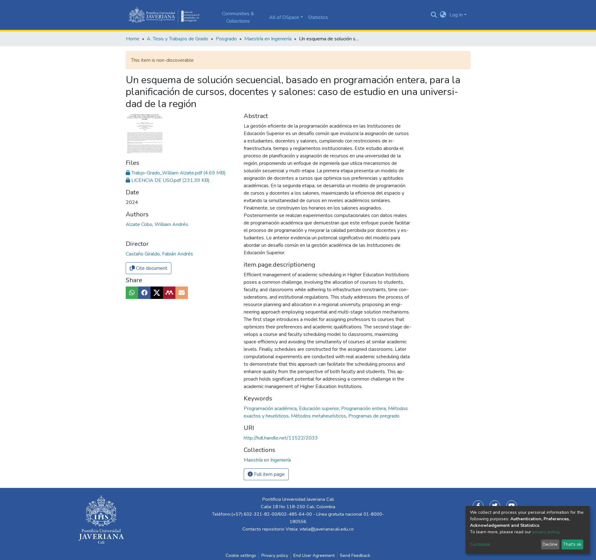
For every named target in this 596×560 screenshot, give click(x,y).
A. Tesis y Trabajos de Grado (177, 38)
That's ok (572, 544)
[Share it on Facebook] (144, 293)
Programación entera (364, 408)
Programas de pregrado (374, 416)
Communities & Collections (238, 17)
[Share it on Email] (181, 293)
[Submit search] (434, 15)
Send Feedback (355, 555)
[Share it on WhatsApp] (132, 293)
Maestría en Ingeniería (267, 38)
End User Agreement (314, 555)
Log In (456, 14)
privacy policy (545, 532)
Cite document (151, 268)
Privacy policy (274, 555)
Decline (550, 544)
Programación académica (271, 408)
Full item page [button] (269, 474)
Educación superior (319, 408)
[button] (443, 15)
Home (132, 38)
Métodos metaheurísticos (319, 416)
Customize (480, 544)
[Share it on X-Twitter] (157, 293)
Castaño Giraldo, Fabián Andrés (159, 254)
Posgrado (226, 38)
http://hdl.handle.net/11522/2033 (281, 438)
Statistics (318, 17)
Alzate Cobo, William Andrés (157, 224)
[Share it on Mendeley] (169, 293)
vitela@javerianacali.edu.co (327, 529)
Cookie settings (241, 555)
